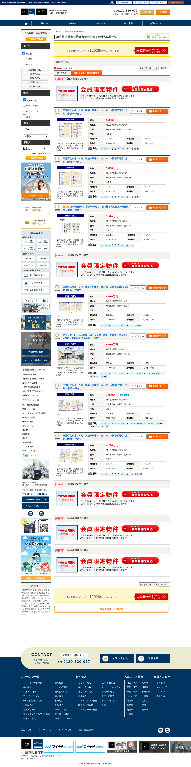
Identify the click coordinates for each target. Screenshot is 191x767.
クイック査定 (29, 718)
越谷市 (130, 709)
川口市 (130, 700)
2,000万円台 (28, 258)
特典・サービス (28, 409)
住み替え (26, 430)
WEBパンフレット (29, 451)
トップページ (45, 730)
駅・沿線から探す (37, 275)
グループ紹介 (29, 691)
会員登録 (163, 12)
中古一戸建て (32, 106)
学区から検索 (84, 687)
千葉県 (29, 59)
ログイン (160, 691)
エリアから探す (36, 283)
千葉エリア (132, 691)
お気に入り (142, 2)
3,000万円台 (43, 258)
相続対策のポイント (30, 395)
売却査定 (59, 682)
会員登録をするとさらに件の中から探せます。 (94, 50)
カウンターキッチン (111, 687)
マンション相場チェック (35, 360)
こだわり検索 (84, 682)
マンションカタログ (32, 682)
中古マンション (33, 111)
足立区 (145, 700)
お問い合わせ (120, 658)
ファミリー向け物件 (87, 709)
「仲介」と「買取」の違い (33, 379)
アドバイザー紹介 (33, 506)
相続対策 (26, 434)
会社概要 (27, 687)
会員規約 (160, 696)
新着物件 (82, 696)
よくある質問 (27, 447)
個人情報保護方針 (87, 730)
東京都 (29, 64)
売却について (27, 426)
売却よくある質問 (29, 383)
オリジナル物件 (85, 691)
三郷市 (130, 714)
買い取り (26, 438)
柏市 (144, 705)
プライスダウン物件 (87, 700)
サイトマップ (65, 730)
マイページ (161, 687)
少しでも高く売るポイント (33, 391)
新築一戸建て (32, 100)
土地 (28, 116)
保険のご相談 (27, 422)
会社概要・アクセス (34, 499)
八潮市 (145, 682)
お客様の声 (26, 442)
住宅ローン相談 (28, 417)
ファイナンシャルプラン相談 (34, 413)
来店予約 (147, 12)
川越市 (145, 687)
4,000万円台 (28, 265)
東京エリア (132, 687)
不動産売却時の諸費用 (31, 387)
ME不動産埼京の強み (30, 405)
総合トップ (26, 730)
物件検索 (125, 2)
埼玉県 (29, 54)
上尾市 (145, 696)
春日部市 (146, 691)
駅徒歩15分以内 (85, 705)
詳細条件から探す (37, 290)
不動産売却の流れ (29, 374)
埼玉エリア (132, 682)
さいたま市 (132, 696)
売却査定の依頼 (36, 352)
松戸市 (145, 709)
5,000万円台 (43, 265)
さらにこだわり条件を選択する (37, 154)
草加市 (130, 705)
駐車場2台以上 (108, 682)
